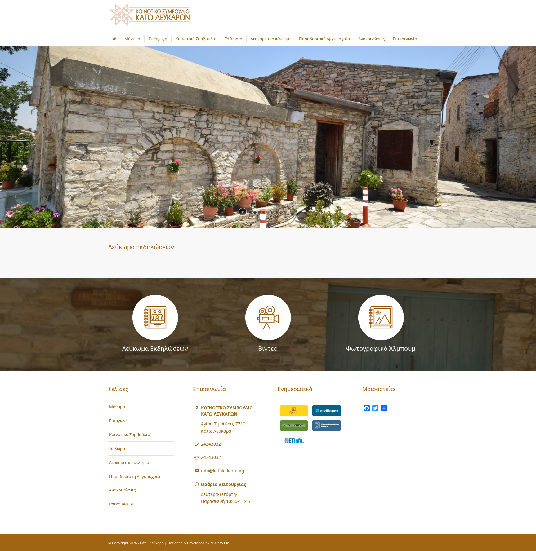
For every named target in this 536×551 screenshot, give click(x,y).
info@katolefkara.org (222, 471)
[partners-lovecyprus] (294, 410)
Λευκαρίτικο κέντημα (129, 462)
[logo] (149, 15)
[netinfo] (294, 440)
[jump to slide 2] (255, 212)
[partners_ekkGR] (326, 425)
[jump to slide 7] (277, 212)
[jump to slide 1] (250, 212)
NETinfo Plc (219, 542)
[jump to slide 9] (285, 212)
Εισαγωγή (118, 420)
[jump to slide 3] (259, 212)
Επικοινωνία (121, 504)
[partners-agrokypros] (294, 425)
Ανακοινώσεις (122, 490)
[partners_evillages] (326, 410)
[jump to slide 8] (281, 212)
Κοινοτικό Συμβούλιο (129, 434)
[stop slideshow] (293, 212)
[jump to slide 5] (268, 212)
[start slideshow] (243, 212)
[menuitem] (114, 38)
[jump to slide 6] (272, 212)
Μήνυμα (117, 406)
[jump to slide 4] (263, 212)
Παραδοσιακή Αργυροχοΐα (134, 476)
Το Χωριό (118, 448)
